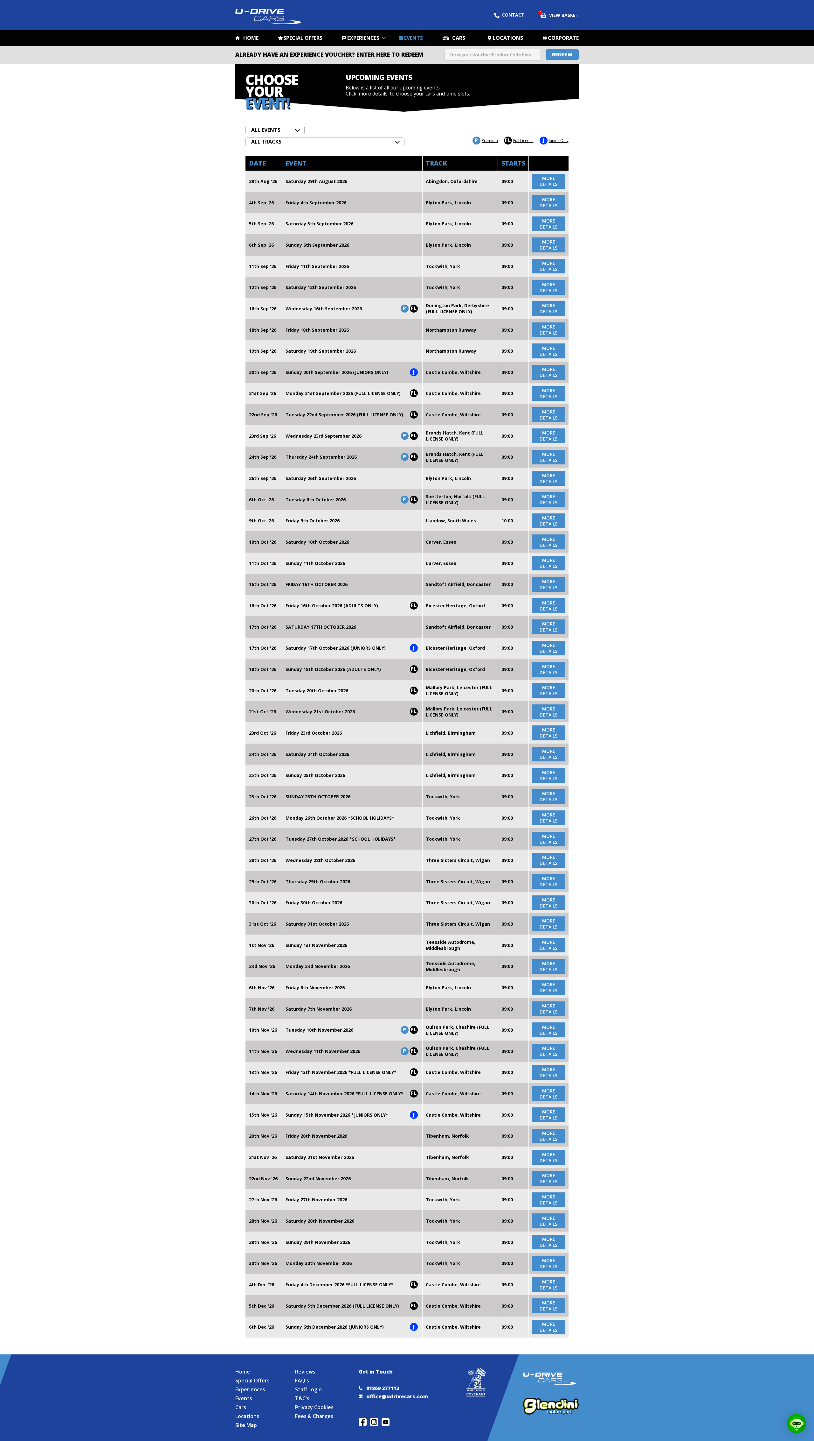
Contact (513, 15)
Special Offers (302, 37)
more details (548, 181)
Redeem (562, 54)
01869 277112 (382, 1388)
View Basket (559, 14)
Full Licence (519, 140)
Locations (508, 37)
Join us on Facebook (363, 1422)
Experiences (363, 37)
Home (251, 37)
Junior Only (556, 140)
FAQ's (302, 1380)
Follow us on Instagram (374, 1422)
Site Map (246, 1425)
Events (413, 37)
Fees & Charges (314, 1416)
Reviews (305, 1371)
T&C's (302, 1398)
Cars (458, 37)
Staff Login (308, 1389)
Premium (486, 140)
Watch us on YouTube (386, 1422)
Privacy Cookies (314, 1407)
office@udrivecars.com (397, 1396)
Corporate (563, 37)
